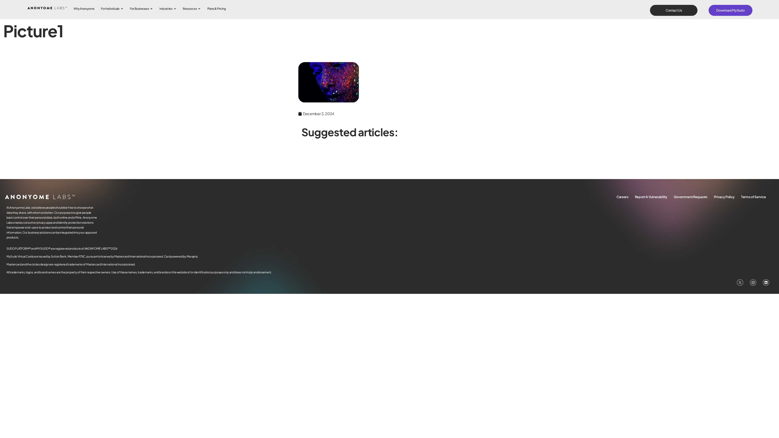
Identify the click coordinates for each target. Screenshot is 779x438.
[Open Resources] (199, 8)
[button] (673, 10)
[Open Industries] (174, 8)
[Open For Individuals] (122, 8)
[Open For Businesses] (151, 8)
